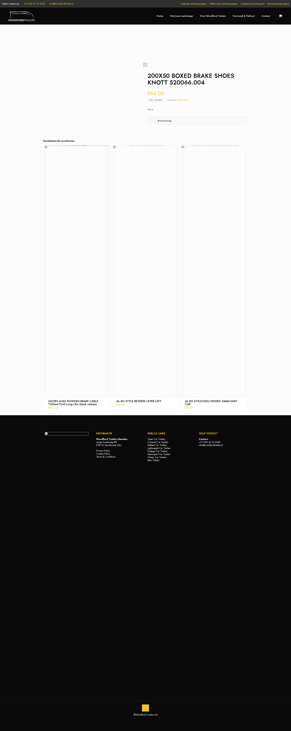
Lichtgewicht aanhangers (252, 3)
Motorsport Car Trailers (159, 454)
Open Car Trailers (156, 439)
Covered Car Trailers (158, 442)
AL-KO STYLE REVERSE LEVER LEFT (139, 401)
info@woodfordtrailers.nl (62, 3)
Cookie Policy (103, 453)
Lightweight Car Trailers (159, 448)
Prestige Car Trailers (157, 451)
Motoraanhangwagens (278, 3)
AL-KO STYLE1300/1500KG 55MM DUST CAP (211, 402)
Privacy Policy (103, 450)
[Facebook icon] (142, 719)
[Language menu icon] (282, 16)
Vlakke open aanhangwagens (223, 3)
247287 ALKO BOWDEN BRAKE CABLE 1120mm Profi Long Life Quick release (73, 402)
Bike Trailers (153, 460)
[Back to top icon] (145, 708)
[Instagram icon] (149, 719)
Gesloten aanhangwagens (193, 3)
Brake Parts (182, 100)
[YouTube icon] (145, 719)
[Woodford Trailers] (20, 16)
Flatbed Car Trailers (157, 445)
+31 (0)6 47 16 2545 (34, 3)
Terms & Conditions (106, 456)
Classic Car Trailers (157, 457)
